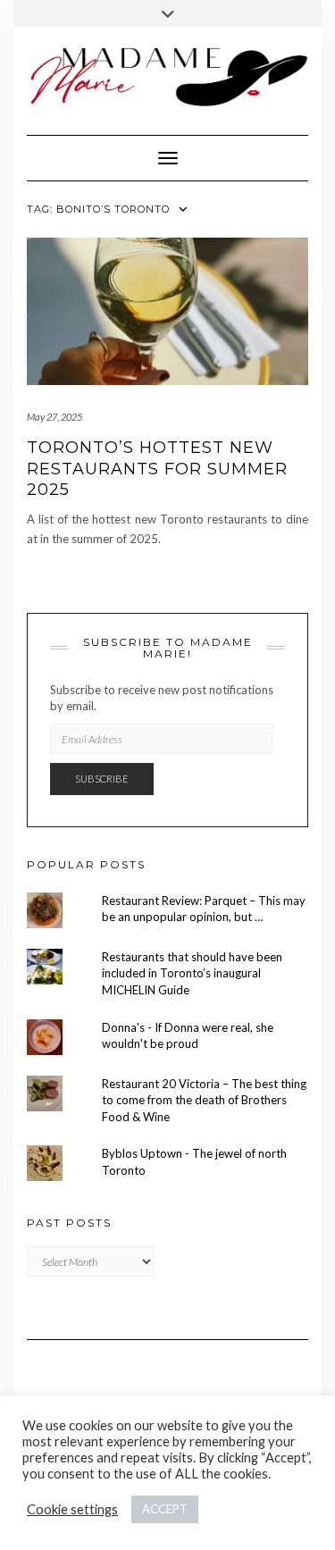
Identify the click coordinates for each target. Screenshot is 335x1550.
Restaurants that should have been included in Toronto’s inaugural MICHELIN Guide (192, 973)
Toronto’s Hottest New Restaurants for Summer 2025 (157, 468)
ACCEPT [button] (165, 1509)
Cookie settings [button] (72, 1509)
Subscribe (102, 778)
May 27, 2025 (54, 417)
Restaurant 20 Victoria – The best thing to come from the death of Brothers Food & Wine (204, 1100)
